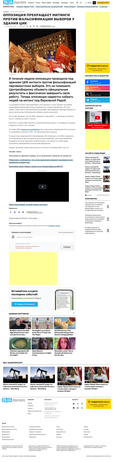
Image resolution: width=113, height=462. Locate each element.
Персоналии (32, 437)
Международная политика (9, 429)
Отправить (67, 247)
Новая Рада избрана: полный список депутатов (28, 204)
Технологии (59, 429)
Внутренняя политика (8, 426)
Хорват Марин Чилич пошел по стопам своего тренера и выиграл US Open (94, 179)
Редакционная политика (35, 411)
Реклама (30, 408)
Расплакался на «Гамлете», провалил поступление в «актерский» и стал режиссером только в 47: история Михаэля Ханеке (95, 206)
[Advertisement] (33, 268)
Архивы (30, 403)
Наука (58, 426)
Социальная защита (34, 426)
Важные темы (8, 6)
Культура (59, 437)
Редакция (30, 405)
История (86, 429)
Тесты (72, 2)
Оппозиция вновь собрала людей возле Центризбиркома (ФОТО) (36, 166)
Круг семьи (87, 432)
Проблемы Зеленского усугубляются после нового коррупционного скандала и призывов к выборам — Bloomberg (95, 219)
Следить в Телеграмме (26, 304)
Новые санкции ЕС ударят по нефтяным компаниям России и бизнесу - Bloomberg (92, 160)
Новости (31, 2)
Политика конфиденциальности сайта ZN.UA (98, 456)
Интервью (56, 2)
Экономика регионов (8, 439)
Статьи (38, 2)
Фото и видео (46, 2)
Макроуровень (6, 432)
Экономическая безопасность (37, 434)
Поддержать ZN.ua (103, 2)
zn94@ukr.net (48, 413)
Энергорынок (5, 434)
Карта (29, 413)
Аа (94, 2)
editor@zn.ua (53, 417)
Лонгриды (64, 2)
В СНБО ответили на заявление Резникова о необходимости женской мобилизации (94, 230)
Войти (89, 2)
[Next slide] (108, 6)
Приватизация (6, 437)
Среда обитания (61, 432)
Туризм (86, 434)
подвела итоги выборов (30, 129)
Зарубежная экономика (36, 429)
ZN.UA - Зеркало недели (97, 125)
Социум (86, 426)
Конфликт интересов (35, 432)
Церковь (58, 434)
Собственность (88, 437)
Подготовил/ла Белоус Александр (23, 218)
